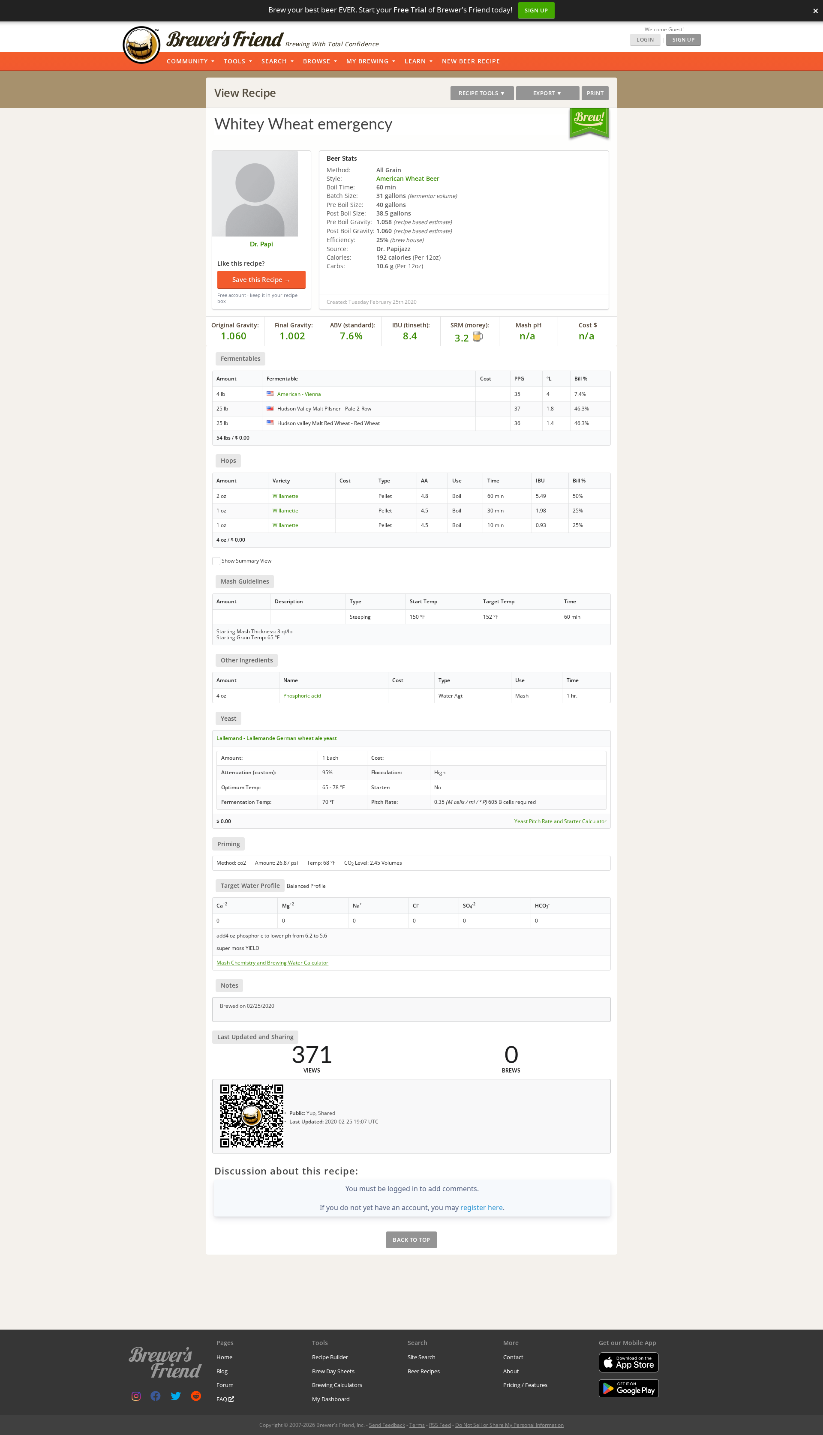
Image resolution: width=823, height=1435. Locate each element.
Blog (222, 1371)
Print (595, 93)
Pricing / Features (525, 1385)
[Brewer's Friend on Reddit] (196, 1398)
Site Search (422, 1357)
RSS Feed (440, 1425)
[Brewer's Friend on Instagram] (136, 1398)
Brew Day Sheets (333, 1371)
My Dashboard (331, 1399)
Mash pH (529, 325)
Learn (415, 61)
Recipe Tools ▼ (482, 93)
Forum (225, 1385)
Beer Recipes (424, 1371)
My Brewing (367, 61)
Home (224, 1357)
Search (274, 61)
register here (481, 1207)
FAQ (222, 1399)
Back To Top (411, 1239)
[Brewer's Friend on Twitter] (176, 1398)
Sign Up (536, 10)
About (511, 1371)
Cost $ (588, 325)
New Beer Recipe (471, 61)
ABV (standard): (352, 325)
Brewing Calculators (337, 1385)
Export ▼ (547, 93)
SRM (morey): (470, 325)
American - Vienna (299, 394)
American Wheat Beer (407, 178)
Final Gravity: (294, 325)
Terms (417, 1425)
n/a (587, 335)
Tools (235, 61)
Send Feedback (387, 1425)
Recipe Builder (330, 1357)
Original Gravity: (235, 325)
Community (187, 61)
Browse (316, 61)
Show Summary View (246, 560)
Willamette (285, 496)
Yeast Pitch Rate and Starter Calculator (560, 821)
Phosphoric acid (302, 695)
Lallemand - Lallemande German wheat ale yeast (276, 738)
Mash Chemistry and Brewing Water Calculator (272, 963)
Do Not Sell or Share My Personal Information (509, 1425)
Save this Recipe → (261, 279)
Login (645, 39)
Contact (513, 1357)
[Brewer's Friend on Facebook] (155, 1398)
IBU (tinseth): (411, 325)
